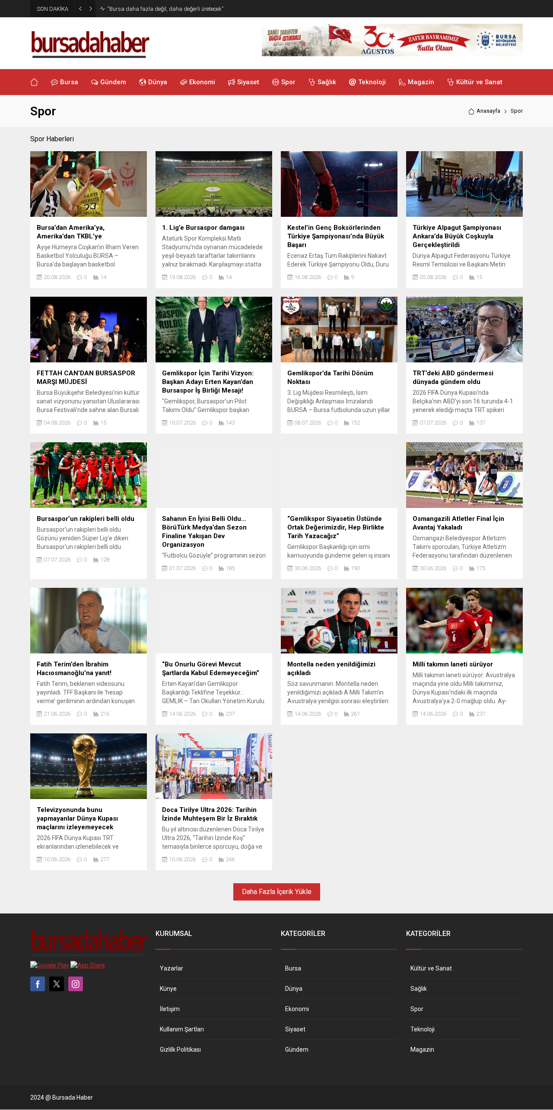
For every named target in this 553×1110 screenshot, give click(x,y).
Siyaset (295, 1029)
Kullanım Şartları (182, 1029)
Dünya (293, 988)
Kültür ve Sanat (431, 968)
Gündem (296, 1049)
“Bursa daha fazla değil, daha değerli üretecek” (165, 9)
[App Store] (87, 965)
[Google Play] (49, 965)
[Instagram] (75, 984)
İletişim (170, 1008)
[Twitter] (56, 984)
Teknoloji (422, 1029)
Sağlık (418, 988)
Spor (416, 1008)
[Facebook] (37, 984)
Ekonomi (297, 1008)
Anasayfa (488, 111)
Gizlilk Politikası (180, 1049)
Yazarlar (171, 968)
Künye (168, 988)
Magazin (422, 1049)
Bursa (293, 968)
